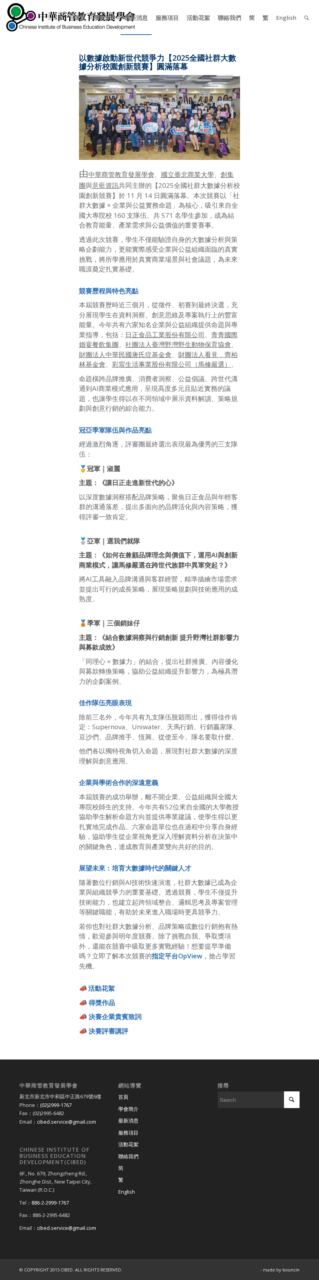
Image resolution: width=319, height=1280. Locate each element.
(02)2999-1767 (56, 1104)
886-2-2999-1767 (50, 1202)
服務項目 (128, 1132)
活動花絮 (128, 1144)
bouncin (291, 1270)
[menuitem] (79, 17)
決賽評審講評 (108, 1030)
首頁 (123, 1096)
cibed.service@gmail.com (66, 1121)
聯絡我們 (128, 1156)
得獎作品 (102, 1002)
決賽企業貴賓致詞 (115, 1016)
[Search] (306, 17)
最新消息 (128, 1120)
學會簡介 (128, 1108)
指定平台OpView (177, 955)
